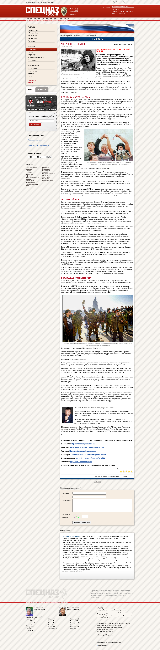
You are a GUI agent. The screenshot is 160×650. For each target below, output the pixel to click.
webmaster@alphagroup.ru (105, 635)
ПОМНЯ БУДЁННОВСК (119, 13)
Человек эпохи (33, 44)
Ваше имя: (65, 493)
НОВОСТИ (32, 80)
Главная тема (33, 30)
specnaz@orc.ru (128, 593)
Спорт (30, 76)
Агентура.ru (29, 169)
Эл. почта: (65, 497)
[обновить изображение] (76, 516)
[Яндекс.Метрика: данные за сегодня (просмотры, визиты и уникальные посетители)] (103, 646)
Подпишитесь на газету (36, 140)
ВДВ (27, 176)
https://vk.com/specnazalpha (83, 444)
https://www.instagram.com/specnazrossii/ (89, 455)
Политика (31, 41)
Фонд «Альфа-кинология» (46, 178)
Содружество (32, 68)
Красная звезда (30, 180)
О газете (44, 2)
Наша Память (33, 36)
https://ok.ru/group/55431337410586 (90, 458)
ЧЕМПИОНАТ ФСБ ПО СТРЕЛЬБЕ (122, 11)
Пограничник (29, 174)
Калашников (45, 167)
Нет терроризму (30, 182)
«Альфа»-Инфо (33, 33)
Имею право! (32, 71)
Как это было (32, 38)
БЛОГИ (30, 83)
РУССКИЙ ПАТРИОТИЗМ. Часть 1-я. (123, 7)
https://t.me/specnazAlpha (81, 462)
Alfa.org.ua (45, 175)
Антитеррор (32, 60)
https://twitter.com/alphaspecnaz (82, 451)
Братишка (28, 170)
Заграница (32, 55)
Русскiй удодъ (46, 169)
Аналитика (77, 36)
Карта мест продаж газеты (37, 145)
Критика (31, 74)
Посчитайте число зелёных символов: (67, 516)
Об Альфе (51, 2)
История (31, 52)
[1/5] (121, 471)
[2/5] (122, 471)
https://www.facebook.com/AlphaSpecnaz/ (87, 447)
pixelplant (118, 642)
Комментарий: (66, 500)
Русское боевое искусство (46, 171)
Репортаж (31, 63)
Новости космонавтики (48, 173)
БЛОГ (30, 89)
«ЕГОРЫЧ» (115, 9)
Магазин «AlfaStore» (47, 180)
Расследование (33, 65)
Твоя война (29, 172)
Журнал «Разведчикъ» (36, 57)
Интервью (31, 46)
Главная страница (66, 36)
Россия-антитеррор (31, 167)
